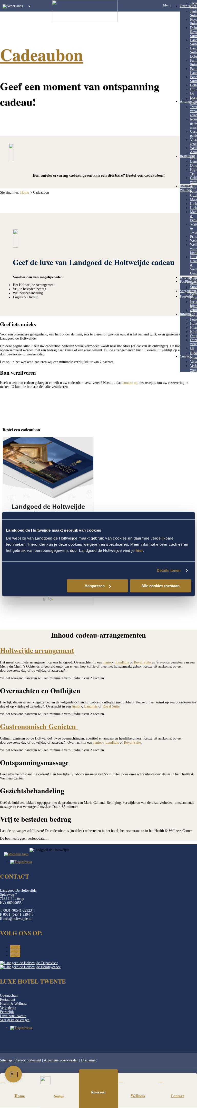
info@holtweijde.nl (17, 919)
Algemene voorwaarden (61, 1060)
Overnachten (9, 995)
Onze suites (188, 6)
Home (24, 192)
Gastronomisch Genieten (39, 726)
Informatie (187, 314)
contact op (130, 383)
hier (139, 550)
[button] (17, 6)
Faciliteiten (188, 281)
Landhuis (122, 662)
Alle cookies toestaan (160, 586)
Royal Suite (142, 662)
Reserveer (98, 1092)
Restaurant (7, 999)
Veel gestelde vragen (14, 1020)
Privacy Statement (28, 1060)
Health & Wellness (13, 1004)
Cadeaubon (41, 54)
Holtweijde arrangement (37, 650)
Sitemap (6, 1060)
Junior (107, 662)
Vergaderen (188, 291)
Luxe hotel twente (13, 1016)
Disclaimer (89, 1060)
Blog (193, 353)
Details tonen (169, 570)
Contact (185, 356)
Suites (59, 1096)
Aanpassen (95, 586)
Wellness (138, 1096)
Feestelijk (7, 1012)
